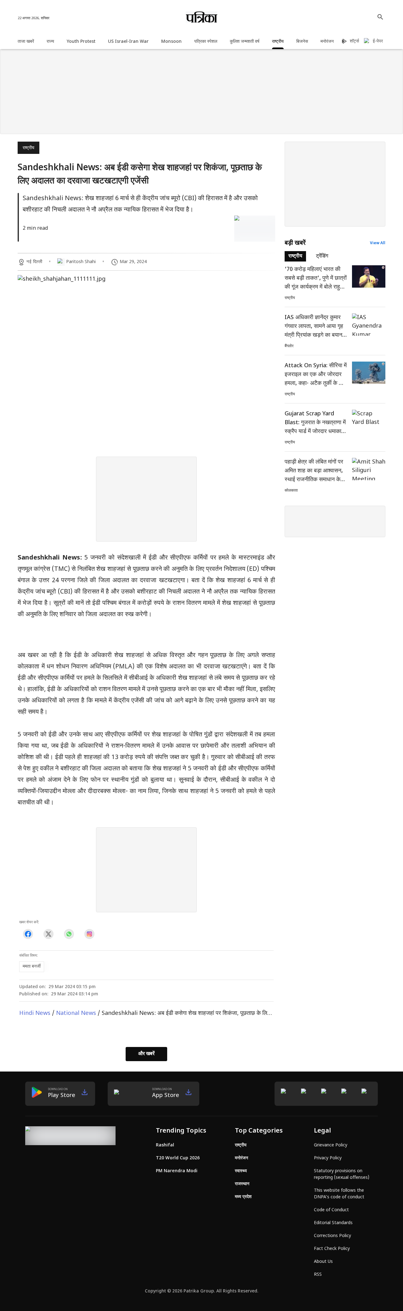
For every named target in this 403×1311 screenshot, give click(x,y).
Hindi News (34, 1013)
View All (377, 243)
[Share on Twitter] (48, 934)
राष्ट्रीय (28, 148)
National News (76, 1013)
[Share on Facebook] (28, 934)
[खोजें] (380, 17)
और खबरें (146, 1054)
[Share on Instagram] (89, 934)
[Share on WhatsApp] (68, 934)
